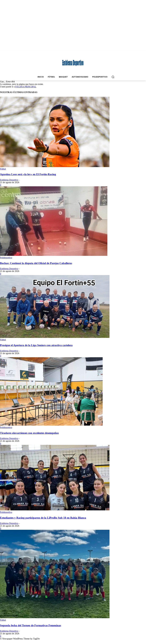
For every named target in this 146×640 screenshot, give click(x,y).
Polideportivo (6, 257)
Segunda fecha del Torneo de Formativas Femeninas (30, 625)
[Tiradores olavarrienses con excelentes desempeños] (51, 425)
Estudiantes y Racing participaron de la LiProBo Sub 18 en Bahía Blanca (43, 517)
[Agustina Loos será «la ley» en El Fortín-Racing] (55, 166)
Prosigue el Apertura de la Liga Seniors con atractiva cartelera (36, 345)
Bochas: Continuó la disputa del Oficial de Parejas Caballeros (36, 263)
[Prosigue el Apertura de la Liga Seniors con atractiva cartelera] (55, 337)
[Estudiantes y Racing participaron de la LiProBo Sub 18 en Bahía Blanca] (55, 509)
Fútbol (3, 169)
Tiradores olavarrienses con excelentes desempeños (29, 432)
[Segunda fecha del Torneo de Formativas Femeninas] (55, 617)
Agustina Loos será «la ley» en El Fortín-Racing (28, 174)
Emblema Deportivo (9, 180)
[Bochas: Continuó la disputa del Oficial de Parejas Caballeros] (53, 255)
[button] (113, 77)
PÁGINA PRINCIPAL (25, 86)
